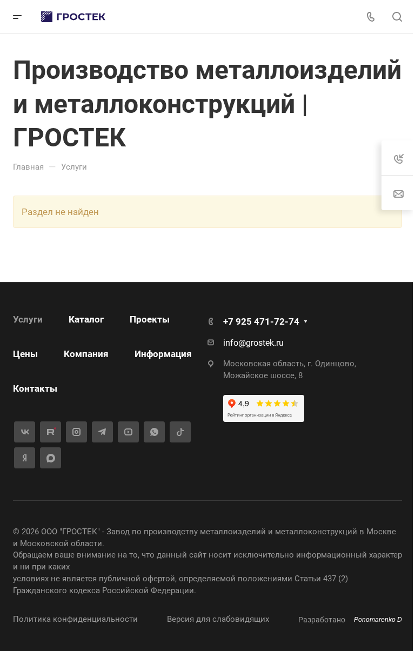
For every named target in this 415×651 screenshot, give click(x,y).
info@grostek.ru (253, 343)
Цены (25, 353)
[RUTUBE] (50, 431)
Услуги (28, 319)
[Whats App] (154, 431)
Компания (86, 353)
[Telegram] (102, 431)
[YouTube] (128, 431)
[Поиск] (397, 17)
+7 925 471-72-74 (261, 321)
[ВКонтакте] (24, 431)
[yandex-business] (24, 457)
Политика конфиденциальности (75, 619)
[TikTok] (180, 431)
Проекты (150, 319)
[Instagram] (76, 431)
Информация (163, 353)
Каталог (86, 319)
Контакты (35, 388)
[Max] (50, 457)
